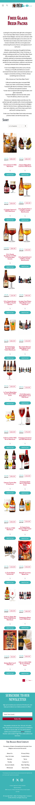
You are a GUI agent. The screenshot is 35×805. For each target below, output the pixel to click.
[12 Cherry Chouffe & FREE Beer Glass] (10, 187)
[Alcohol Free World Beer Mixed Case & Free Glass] (25, 279)
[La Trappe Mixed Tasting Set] (10, 551)
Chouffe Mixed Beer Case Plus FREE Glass (25, 165)
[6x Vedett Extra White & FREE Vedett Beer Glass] (25, 505)
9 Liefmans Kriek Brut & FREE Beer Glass (25, 483)
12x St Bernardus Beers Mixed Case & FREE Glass (25, 395)
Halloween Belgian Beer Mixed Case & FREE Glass (25, 348)
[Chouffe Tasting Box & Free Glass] (10, 460)
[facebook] (13, 780)
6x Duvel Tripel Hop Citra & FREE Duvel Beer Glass (10, 618)
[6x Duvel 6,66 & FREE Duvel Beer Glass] (10, 416)
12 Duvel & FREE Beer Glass (10, 529)
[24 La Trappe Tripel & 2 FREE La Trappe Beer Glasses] (25, 187)
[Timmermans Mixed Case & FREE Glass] (25, 595)
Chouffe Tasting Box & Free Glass (10, 483)
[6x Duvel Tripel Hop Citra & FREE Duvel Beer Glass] (10, 595)
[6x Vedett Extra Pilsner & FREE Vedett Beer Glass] (10, 325)
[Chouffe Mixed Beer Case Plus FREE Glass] (25, 143)
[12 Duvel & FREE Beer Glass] (10, 505)
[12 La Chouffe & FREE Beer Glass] (10, 143)
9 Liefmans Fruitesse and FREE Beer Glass (25, 438)
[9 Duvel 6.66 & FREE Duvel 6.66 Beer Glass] (25, 640)
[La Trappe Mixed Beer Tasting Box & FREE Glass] (10, 370)
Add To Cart (10, 174)
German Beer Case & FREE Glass (10, 663)
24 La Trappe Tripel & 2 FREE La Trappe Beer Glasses (25, 210)
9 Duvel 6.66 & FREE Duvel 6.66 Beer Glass (25, 663)
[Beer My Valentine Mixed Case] (25, 551)
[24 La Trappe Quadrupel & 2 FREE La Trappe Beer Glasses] (10, 232)
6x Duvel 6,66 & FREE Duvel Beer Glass (10, 438)
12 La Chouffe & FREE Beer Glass (10, 165)
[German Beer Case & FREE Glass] (10, 640)
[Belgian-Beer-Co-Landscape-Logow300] (17, 4)
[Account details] (23, 5)
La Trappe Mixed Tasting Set (10, 573)
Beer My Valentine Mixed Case (25, 573)
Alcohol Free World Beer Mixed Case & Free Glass (25, 302)
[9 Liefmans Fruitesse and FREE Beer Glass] (25, 416)
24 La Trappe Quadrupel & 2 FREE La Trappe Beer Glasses (10, 256)
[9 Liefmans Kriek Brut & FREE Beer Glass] (25, 460)
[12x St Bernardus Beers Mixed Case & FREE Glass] (25, 370)
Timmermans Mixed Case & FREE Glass (25, 618)
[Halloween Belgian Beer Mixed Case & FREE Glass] (25, 325)
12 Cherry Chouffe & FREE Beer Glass (10, 210)
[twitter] (17, 780)
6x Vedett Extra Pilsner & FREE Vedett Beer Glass (10, 348)
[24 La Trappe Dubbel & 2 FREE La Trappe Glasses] (10, 279)
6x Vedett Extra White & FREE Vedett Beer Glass (25, 528)
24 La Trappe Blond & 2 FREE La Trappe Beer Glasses (25, 258)
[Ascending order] (25, 126)
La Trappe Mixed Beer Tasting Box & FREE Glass (10, 393)
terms (22, 731)
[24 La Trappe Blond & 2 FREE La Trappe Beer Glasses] (25, 232)
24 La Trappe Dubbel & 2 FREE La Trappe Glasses (10, 302)
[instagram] (21, 780)
